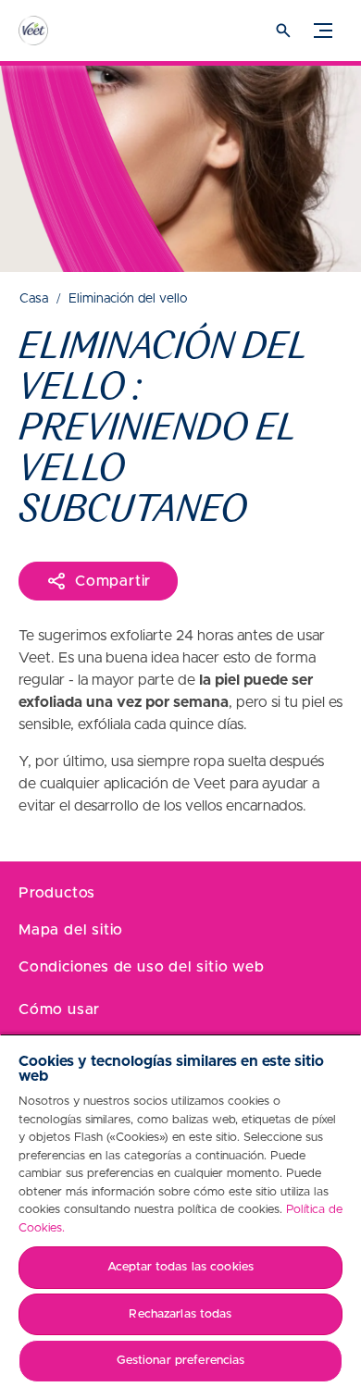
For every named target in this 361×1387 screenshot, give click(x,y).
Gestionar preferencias (181, 1361)
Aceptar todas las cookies (180, 1267)
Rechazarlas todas (180, 1314)
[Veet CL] (51, 30)
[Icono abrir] (283, 30)
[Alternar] (323, 30)
